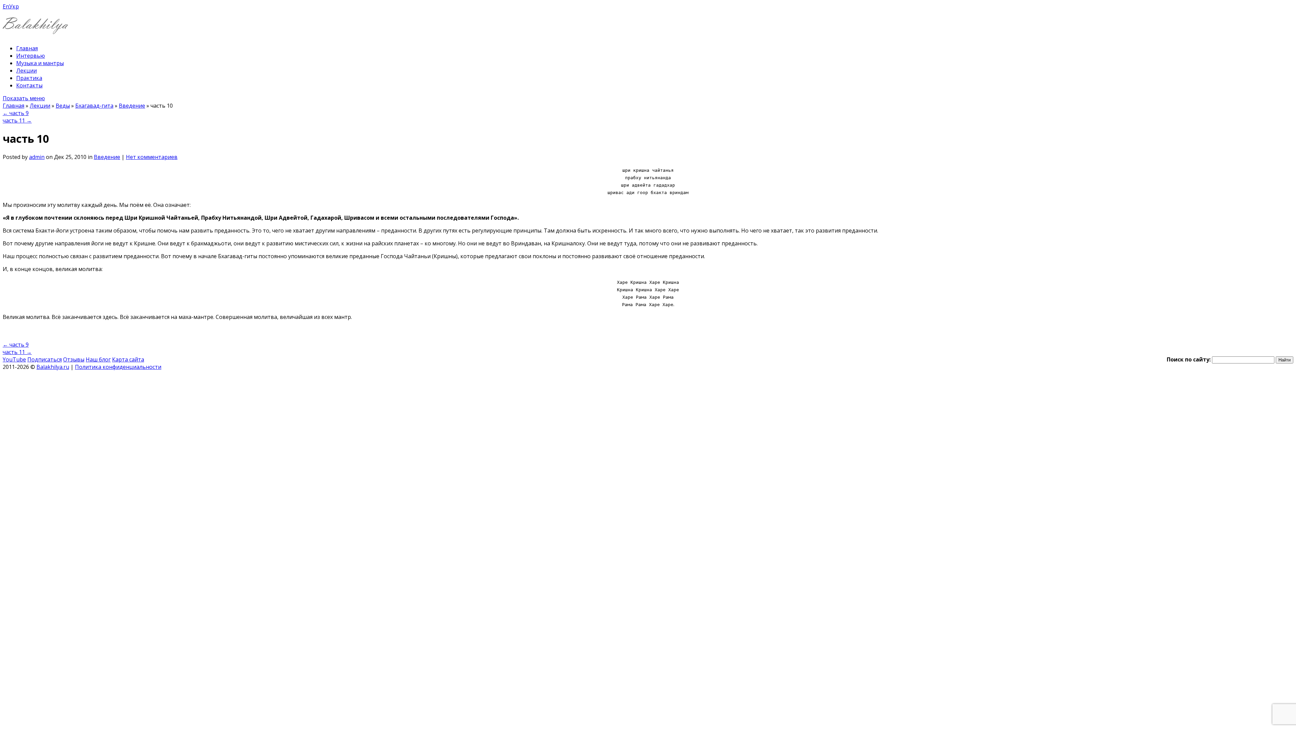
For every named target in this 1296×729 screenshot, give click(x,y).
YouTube (14, 359)
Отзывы (73, 359)
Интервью (30, 55)
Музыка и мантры (40, 63)
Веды (63, 105)
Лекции (26, 70)
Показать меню (24, 98)
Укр (14, 6)
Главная (27, 48)
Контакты (29, 85)
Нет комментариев (152, 157)
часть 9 (16, 113)
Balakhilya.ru (52, 367)
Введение (132, 105)
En (6, 6)
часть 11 (17, 120)
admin (37, 157)
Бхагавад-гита (94, 105)
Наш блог (98, 359)
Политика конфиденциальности (118, 367)
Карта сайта (128, 359)
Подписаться (44, 359)
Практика (29, 78)
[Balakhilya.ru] (35, 30)
